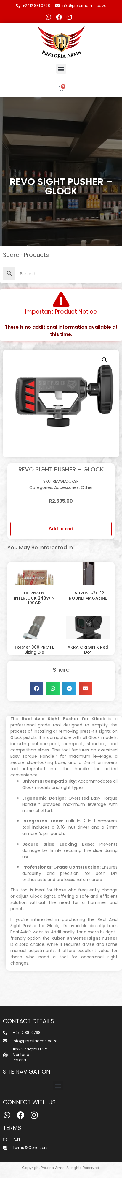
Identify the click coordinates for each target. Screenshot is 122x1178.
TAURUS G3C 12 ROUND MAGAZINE (88, 595)
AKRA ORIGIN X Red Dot (88, 649)
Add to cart (61, 528)
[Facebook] (59, 17)
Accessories (66, 487)
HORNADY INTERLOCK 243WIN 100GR (34, 598)
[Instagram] (69, 17)
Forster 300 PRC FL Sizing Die (34, 649)
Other (87, 487)
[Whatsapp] (49, 17)
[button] (61, 69)
